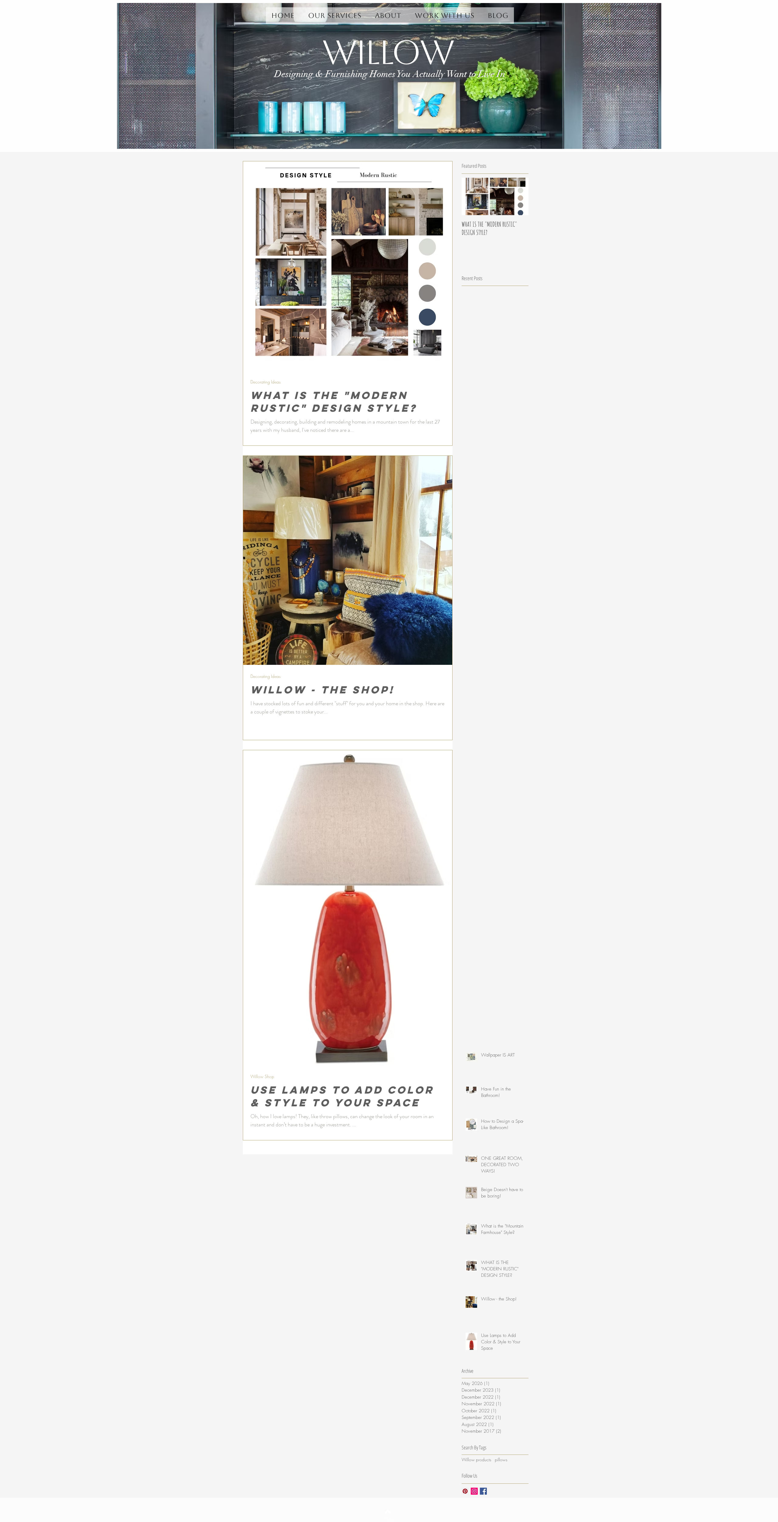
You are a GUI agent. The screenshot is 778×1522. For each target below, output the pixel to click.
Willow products (476, 1459)
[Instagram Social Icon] (474, 1491)
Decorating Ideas (265, 382)
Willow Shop (262, 1076)
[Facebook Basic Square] (483, 1491)
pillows (501, 1459)
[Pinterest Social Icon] (465, 1491)
